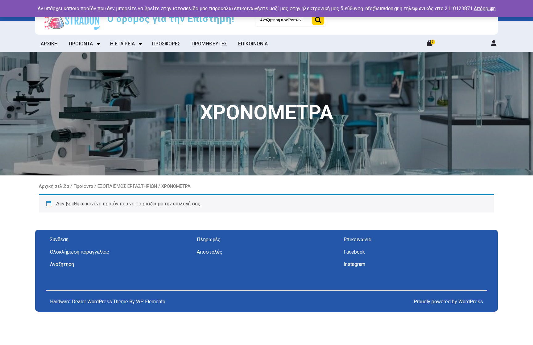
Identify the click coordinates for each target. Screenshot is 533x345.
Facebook (354, 252)
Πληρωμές (209, 239)
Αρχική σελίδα (54, 186)
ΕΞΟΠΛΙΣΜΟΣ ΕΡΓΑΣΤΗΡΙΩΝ (127, 186)
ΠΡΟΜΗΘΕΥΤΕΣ (209, 44)
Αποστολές (209, 252)
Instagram (354, 264)
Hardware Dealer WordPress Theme (89, 302)
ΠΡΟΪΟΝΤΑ (81, 44)
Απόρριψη (485, 8)
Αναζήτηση (318, 19)
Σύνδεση (59, 239)
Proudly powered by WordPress (448, 302)
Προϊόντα (83, 186)
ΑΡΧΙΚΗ (49, 44)
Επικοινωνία (357, 239)
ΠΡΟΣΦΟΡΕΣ (166, 44)
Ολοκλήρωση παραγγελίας (79, 252)
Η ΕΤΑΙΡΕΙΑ (122, 44)
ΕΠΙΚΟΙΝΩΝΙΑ (253, 44)
